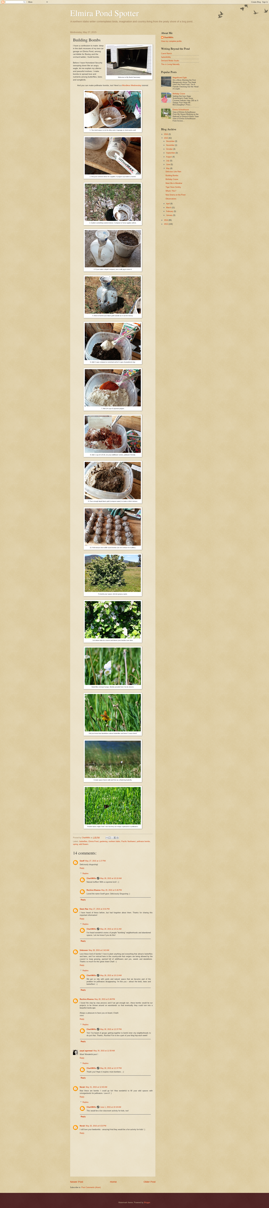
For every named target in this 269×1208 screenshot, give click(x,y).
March (169, 207)
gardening (103, 841)
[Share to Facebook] (114, 837)
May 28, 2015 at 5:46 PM (111, 890)
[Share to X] (112, 837)
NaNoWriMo (166, 57)
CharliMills (91, 878)
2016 (166, 134)
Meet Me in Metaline (174, 183)
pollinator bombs (143, 841)
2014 (166, 220)
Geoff (82, 861)
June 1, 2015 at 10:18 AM (110, 1107)
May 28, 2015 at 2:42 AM (99, 950)
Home (113, 1181)
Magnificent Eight (180, 78)
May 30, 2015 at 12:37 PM (111, 1029)
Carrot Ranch (166, 53)
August (169, 157)
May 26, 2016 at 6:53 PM (96, 1126)
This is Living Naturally (170, 64)
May (168, 168)
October (169, 149)
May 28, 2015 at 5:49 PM (104, 999)
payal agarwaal (86, 1051)
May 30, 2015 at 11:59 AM (104, 1051)
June (168, 164)
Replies (86, 873)
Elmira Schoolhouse (181, 110)
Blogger (147, 1202)
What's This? (171, 191)
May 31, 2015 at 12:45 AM (96, 1087)
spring (75, 844)
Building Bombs (172, 175)
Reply (82, 868)
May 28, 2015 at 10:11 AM (110, 929)
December (170, 141)
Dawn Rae (84, 909)
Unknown (84, 950)
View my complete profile (171, 41)
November (170, 145)
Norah (82, 1087)
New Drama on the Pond (175, 195)
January (169, 215)
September (171, 153)
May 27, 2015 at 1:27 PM (95, 861)
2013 (166, 224)
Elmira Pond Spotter (104, 12)
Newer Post (76, 1181)
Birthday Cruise (179, 94)
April (168, 204)
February (170, 211)
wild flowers (83, 844)
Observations (171, 199)
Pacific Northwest (128, 841)
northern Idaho (114, 841)
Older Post (150, 1181)
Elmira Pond (93, 841)
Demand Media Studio (170, 61)
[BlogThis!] (109, 837)
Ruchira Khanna (93, 890)
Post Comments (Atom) (91, 1187)
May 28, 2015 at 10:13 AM (111, 975)
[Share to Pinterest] (117, 837)
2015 (166, 138)
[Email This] (106, 837)
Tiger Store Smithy (173, 187)
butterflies (83, 841)
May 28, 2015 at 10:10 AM (111, 878)
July (168, 161)
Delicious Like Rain (173, 172)
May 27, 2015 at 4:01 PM (99, 909)
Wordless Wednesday (131, 85)
